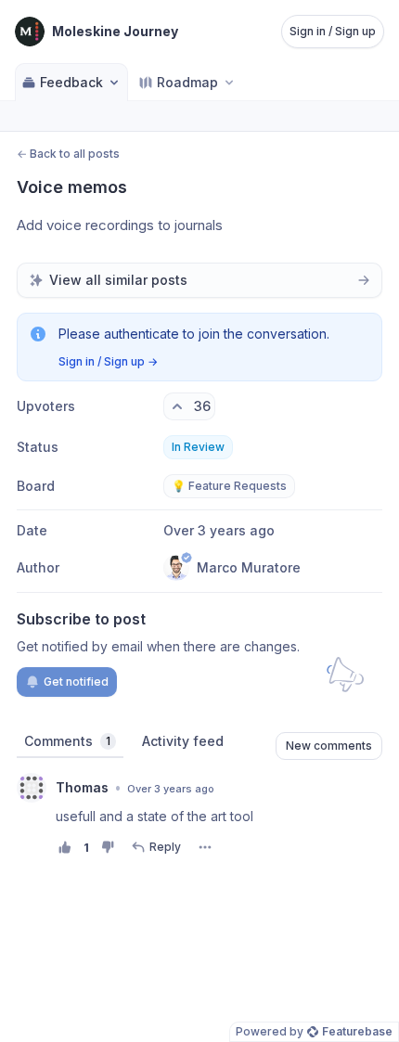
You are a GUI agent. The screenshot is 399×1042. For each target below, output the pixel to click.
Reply (165, 847)
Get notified (76, 681)
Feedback (71, 82)
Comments (67, 741)
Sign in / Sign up (333, 31)
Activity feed (183, 741)
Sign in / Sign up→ (108, 361)
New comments (329, 746)
